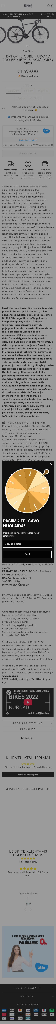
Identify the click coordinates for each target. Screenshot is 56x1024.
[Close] (51, 464)
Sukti (27, 554)
